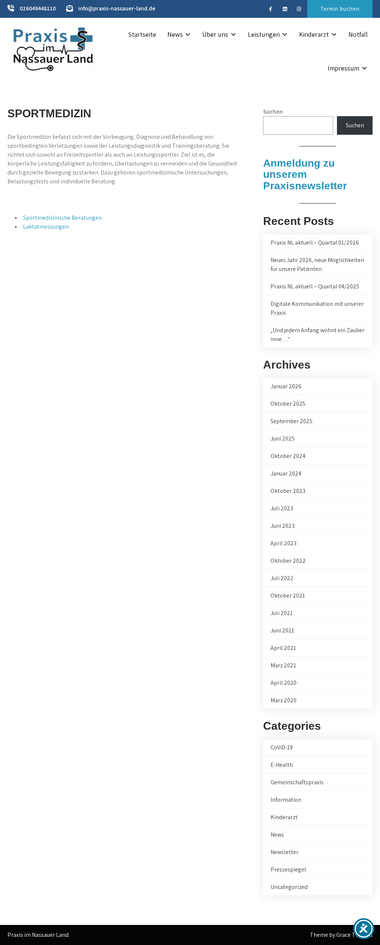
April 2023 (284, 543)
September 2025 (291, 421)
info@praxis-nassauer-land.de (116, 8)
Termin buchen (340, 8)
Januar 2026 (286, 386)
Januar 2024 (286, 473)
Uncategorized (289, 887)
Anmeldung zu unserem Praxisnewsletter (305, 174)
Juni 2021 (282, 630)
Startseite (142, 34)
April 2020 (284, 683)
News (175, 34)
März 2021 (283, 665)
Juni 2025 (283, 438)
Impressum (343, 68)
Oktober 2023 (288, 491)
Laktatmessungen (46, 226)
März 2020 (284, 700)
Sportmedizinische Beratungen (62, 218)
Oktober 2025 (288, 404)
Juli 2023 (282, 508)
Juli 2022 (282, 578)
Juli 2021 (282, 613)
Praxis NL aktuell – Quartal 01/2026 (315, 242)
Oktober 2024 (288, 456)
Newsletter (284, 852)
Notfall (358, 34)
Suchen (273, 111)
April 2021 (283, 648)
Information (286, 800)
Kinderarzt (314, 34)
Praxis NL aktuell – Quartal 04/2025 (315, 286)
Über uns (215, 34)
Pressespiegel (288, 869)
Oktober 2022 (288, 561)
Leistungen (264, 34)
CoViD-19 (282, 747)
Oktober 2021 (288, 595)
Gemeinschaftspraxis (297, 782)
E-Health (282, 765)
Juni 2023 (283, 526)
